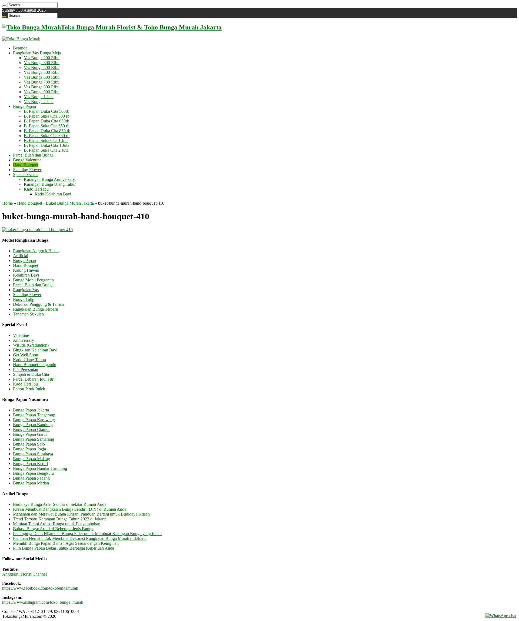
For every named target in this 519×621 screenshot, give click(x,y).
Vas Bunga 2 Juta (39, 101)
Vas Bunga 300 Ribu (41, 62)
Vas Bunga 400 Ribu (41, 67)
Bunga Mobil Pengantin (33, 280)
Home (7, 203)
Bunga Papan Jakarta (31, 410)
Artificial (20, 255)
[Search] (4, 6)
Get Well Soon (25, 355)
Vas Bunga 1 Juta (39, 96)
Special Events (25, 174)
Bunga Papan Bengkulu (33, 473)
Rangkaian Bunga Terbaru (35, 309)
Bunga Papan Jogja (29, 449)
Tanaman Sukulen (28, 314)
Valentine (21, 335)
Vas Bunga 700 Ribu (41, 82)
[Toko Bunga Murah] (21, 38)
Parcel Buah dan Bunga (33, 155)
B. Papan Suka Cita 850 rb (46, 135)
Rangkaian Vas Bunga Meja (37, 53)
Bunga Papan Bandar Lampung (40, 468)
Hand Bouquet (25, 164)
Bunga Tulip (23, 299)
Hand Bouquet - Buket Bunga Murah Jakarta (55, 203)
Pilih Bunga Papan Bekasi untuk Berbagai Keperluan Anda (63, 548)
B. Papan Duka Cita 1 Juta (46, 145)
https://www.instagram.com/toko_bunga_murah (42, 602)
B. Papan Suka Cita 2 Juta (46, 150)
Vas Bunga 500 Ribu (41, 72)
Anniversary (23, 340)
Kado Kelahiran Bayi (53, 194)
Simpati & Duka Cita (31, 374)
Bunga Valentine (27, 160)
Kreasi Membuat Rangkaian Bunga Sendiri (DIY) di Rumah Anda (69, 509)
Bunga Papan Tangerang (34, 415)
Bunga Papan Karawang (34, 419)
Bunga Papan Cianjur (31, 429)
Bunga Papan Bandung (33, 424)
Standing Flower (27, 169)
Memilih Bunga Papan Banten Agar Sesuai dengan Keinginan (66, 543)
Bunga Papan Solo (29, 444)
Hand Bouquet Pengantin (34, 364)
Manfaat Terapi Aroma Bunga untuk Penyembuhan (56, 524)
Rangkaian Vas (26, 289)
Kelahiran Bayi (26, 275)
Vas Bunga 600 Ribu (41, 77)
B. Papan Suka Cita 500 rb (46, 116)
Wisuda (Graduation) (31, 345)
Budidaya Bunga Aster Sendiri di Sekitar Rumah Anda (59, 504)
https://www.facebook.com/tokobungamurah (40, 588)
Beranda (20, 48)
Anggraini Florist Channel (24, 574)
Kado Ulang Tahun (29, 359)
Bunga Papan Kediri (30, 463)
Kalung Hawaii (26, 270)
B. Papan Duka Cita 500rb (46, 111)
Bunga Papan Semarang (33, 439)
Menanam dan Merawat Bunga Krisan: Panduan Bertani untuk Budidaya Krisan (81, 514)
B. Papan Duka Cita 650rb (46, 121)
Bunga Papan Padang (31, 478)
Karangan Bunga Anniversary (49, 179)
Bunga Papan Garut (30, 434)
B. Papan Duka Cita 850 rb (47, 130)
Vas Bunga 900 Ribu (41, 91)
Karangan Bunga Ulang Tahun (50, 184)
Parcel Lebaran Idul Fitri (34, 379)
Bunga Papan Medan (31, 483)
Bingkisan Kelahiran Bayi (35, 350)
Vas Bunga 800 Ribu (41, 87)
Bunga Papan (24, 106)
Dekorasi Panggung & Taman (38, 304)
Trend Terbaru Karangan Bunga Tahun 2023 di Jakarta (60, 519)
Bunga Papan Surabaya (33, 453)
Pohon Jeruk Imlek (29, 389)
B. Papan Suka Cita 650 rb (46, 126)
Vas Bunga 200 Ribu (41, 57)
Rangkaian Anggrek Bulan (36, 250)
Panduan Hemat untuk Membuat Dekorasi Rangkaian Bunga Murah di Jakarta (80, 538)
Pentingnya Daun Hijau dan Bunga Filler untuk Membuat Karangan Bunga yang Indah (87, 533)
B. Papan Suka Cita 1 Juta (46, 140)
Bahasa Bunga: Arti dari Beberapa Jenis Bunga (53, 528)
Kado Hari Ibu (36, 189)
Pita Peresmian (25, 369)
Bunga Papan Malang (31, 458)
